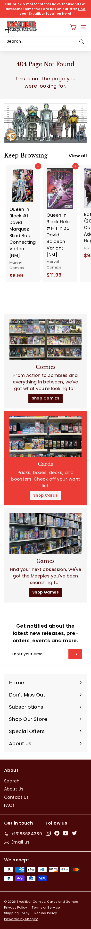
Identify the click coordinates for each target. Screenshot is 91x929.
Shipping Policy (17, 913)
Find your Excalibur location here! (52, 11)
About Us (14, 789)
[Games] (45, 533)
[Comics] (45, 339)
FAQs (9, 805)
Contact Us (16, 797)
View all (78, 156)
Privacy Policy (15, 907)
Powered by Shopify (21, 919)
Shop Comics (45, 398)
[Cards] (45, 436)
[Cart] (73, 27)
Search (12, 781)
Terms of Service (46, 907)
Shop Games (45, 592)
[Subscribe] (75, 654)
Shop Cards (45, 495)
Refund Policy (45, 913)
